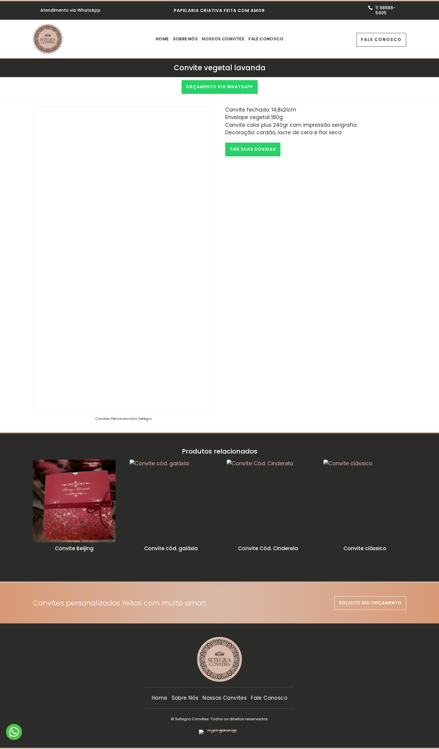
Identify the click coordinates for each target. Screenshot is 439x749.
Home (162, 39)
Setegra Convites (192, 719)
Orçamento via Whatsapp (219, 87)
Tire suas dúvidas (253, 149)
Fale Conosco (265, 39)
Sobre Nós (185, 39)
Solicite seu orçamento (370, 603)
